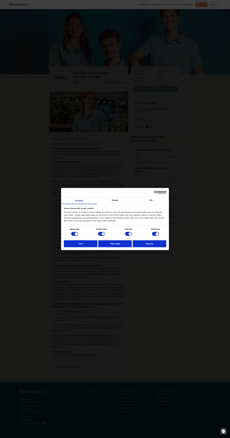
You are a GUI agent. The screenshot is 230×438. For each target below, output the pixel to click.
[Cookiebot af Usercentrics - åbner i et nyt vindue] (155, 192)
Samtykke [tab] (79, 200)
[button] (223, 431)
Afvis (80, 244)
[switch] (101, 234)
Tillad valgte (115, 244)
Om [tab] (150, 200)
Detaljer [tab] (115, 200)
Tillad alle (149, 244)
